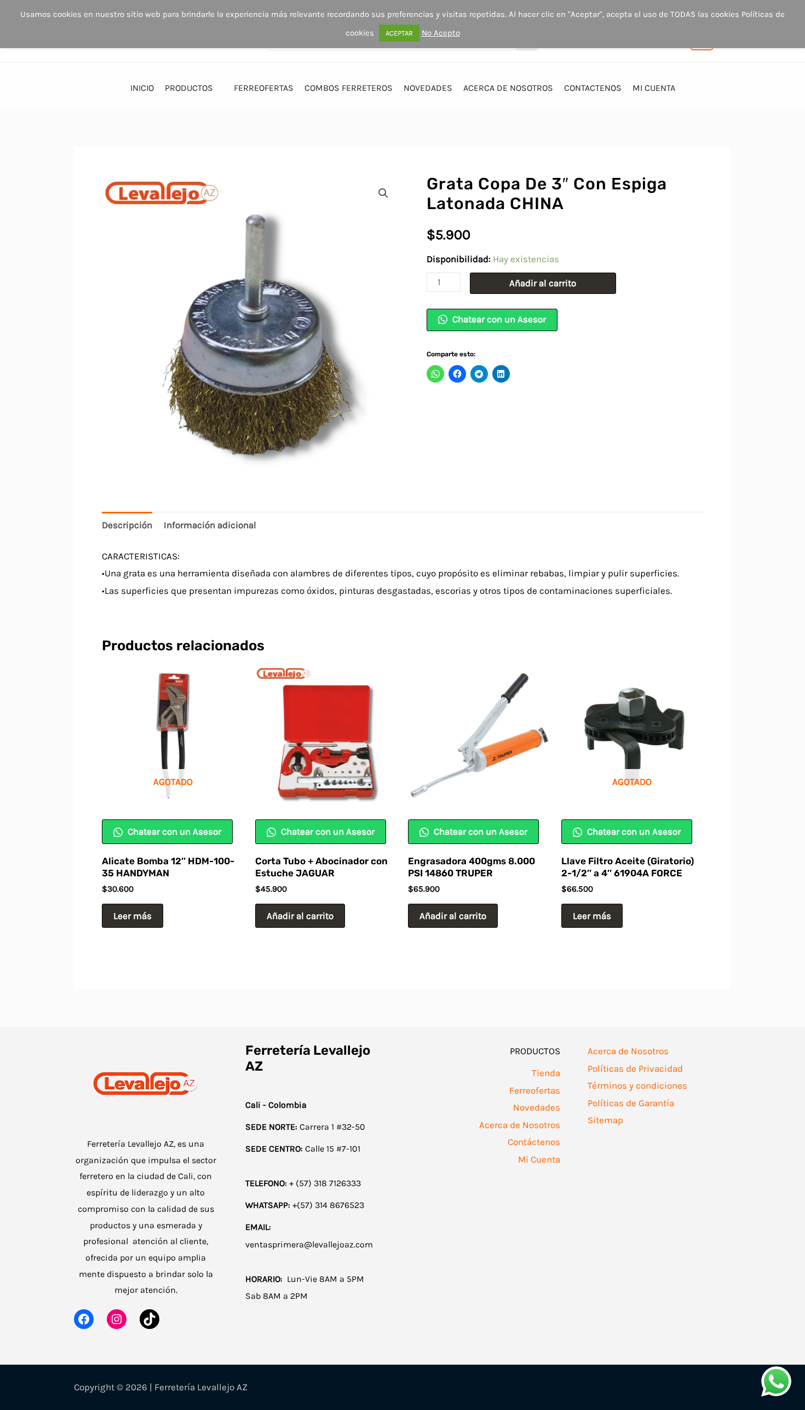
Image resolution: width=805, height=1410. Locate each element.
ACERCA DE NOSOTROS (508, 88)
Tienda (546, 1072)
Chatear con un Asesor (498, 319)
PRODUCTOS (189, 88)
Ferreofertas (534, 1090)
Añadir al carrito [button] (300, 915)
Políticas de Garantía (631, 1102)
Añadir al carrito (542, 283)
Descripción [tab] (127, 524)
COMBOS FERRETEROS (348, 88)
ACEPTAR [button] (399, 33)
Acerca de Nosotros (519, 1124)
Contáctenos (534, 1141)
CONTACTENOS (593, 88)
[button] (383, 193)
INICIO (142, 88)
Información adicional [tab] (210, 524)
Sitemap (605, 1119)
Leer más (132, 915)
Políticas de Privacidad (635, 1068)
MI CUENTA (654, 88)
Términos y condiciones (637, 1085)
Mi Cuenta (539, 1159)
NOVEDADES (428, 88)
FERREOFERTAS (264, 88)
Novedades (536, 1107)
